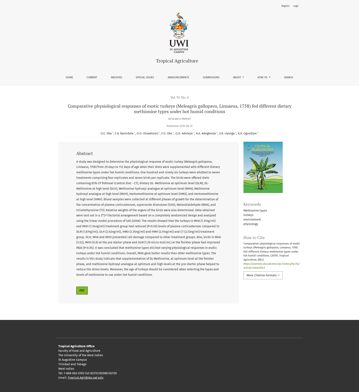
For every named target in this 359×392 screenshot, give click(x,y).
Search (288, 77)
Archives (116, 77)
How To (262, 77)
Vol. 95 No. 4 (179, 97)
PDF (82, 290)
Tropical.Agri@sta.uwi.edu (85, 377)
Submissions (211, 77)
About (237, 77)
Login (296, 6)
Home (69, 77)
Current (92, 77)
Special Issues (145, 77)
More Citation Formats (262, 275)
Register (285, 6)
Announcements (178, 77)
